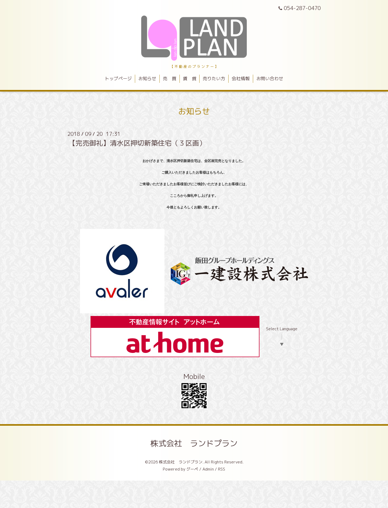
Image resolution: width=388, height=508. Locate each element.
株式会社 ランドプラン (194, 443)
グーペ (192, 469)
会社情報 (241, 78)
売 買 (169, 78)
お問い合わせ (269, 78)
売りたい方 (214, 78)
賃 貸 (189, 78)
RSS (221, 469)
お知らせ (147, 78)
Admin (208, 469)
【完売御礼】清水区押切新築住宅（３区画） (137, 143)
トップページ (118, 78)
